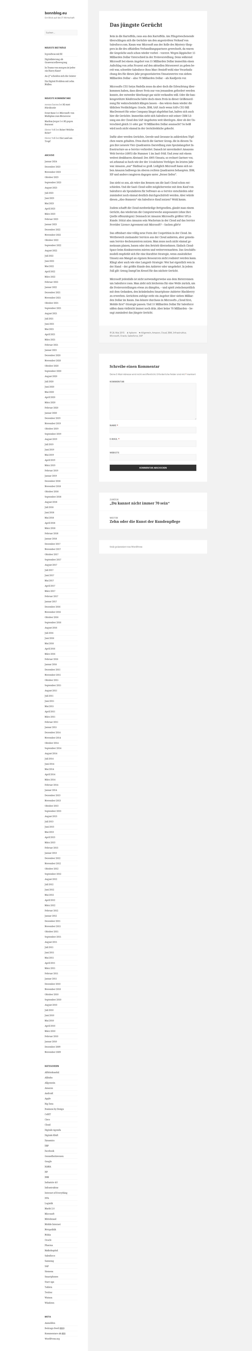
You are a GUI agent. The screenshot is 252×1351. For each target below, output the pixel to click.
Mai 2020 (49, 392)
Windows (49, 1302)
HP (46, 1171)
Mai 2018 (49, 517)
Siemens (49, 1271)
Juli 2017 (49, 570)
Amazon (49, 1088)
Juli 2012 (49, 884)
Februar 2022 (51, 282)
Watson (48, 1297)
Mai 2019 (49, 454)
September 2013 (53, 811)
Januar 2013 (51, 853)
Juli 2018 (49, 507)
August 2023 (51, 187)
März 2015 (50, 716)
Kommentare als (55, 1333)
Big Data (49, 1103)
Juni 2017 (49, 575)
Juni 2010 (49, 1015)
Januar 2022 (51, 287)
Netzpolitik (50, 1229)
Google (48, 1161)
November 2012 (53, 863)
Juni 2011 (49, 952)
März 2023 (50, 213)
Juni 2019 (49, 449)
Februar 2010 (51, 1036)
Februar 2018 (51, 533)
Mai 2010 (49, 1020)
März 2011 (50, 968)
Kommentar (117, 381)
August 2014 (51, 753)
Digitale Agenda (53, 1129)
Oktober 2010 (51, 994)
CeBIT (48, 1114)
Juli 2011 (49, 947)
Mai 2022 (49, 266)
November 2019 (53, 423)
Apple (48, 1098)
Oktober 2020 (51, 365)
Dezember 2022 (52, 229)
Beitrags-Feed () (54, 1328)
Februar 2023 (51, 219)
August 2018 (51, 502)
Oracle (48, 1240)
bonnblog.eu (56, 12)
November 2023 (53, 172)
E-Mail (114, 439)
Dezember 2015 (52, 669)
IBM (47, 1177)
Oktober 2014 (51, 743)
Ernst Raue (50, 112)
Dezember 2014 (52, 732)
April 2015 (50, 711)
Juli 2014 (49, 758)
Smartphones (51, 1276)
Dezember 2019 (52, 418)
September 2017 (53, 559)
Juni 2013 (49, 826)
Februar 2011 (51, 973)
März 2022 (50, 276)
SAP (47, 1266)
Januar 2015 (51, 727)
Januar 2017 (51, 601)
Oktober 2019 (51, 428)
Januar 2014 (51, 790)
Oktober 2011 (51, 931)
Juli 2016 (49, 632)
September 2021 (53, 308)
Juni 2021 (49, 323)
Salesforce (50, 1255)
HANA (48, 1166)
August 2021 (51, 313)
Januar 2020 (51, 412)
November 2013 (53, 800)
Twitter (48, 1292)
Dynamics (49, 1140)
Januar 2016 (51, 664)
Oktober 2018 (51, 491)
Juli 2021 (49, 318)
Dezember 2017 (52, 543)
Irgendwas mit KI (53, 54)
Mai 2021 (49, 329)
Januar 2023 (51, 224)
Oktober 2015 (51, 680)
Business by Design (54, 1109)
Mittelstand (50, 1219)
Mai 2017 (49, 580)
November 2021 (53, 297)
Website (114, 452)
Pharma (49, 1245)
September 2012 (53, 873)
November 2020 (53, 360)
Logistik (49, 1203)
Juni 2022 (49, 261)
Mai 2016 (49, 643)
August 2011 (51, 942)
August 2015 (51, 690)
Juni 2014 (49, 763)
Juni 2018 (49, 512)
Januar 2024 (51, 161)
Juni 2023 (49, 198)
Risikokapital (51, 1250)
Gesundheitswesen (54, 1156)
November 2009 (53, 1052)
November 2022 (53, 234)
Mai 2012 (49, 894)
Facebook (49, 1150)
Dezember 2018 (52, 481)
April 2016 (50, 648)
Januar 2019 (51, 475)
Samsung (49, 1260)
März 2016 (50, 653)
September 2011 (53, 936)
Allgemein (50, 1082)
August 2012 (51, 879)
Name (114, 425)
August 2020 (51, 376)
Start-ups (49, 1281)
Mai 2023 (49, 203)
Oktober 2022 (51, 240)
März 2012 (50, 905)
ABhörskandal (52, 1072)
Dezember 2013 (52, 795)
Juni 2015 (49, 701)
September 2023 (53, 182)
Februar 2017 (51, 596)
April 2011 (50, 963)
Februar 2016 (51, 659)
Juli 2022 (49, 255)
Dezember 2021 (52, 292)
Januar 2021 (51, 350)
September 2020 (53, 371)
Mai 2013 (49, 832)
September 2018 (53, 496)
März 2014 (50, 779)
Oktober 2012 (51, 868)
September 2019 (53, 433)
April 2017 (50, 585)
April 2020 (50, 397)
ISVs (47, 1198)
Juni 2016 (49, 638)
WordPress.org (52, 1338)
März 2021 (50, 339)
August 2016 (51, 627)
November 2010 (53, 989)
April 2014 (50, 774)
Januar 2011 (51, 978)
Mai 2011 (49, 957)
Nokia (48, 1234)
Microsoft (49, 1213)
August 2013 (51, 816)
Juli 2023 (49, 192)
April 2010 (50, 1025)
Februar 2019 (51, 470)
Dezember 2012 (52, 858)
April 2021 (50, 334)
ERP (47, 1145)
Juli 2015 (49, 695)
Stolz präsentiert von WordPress (126, 546)
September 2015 (53, 685)
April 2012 (50, 900)
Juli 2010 (49, 1010)
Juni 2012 (49, 889)
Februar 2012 (51, 910)
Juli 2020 (49, 381)
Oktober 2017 (51, 554)
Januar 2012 (51, 915)
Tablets (48, 1287)
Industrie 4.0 (51, 1182)
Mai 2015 (49, 706)
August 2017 (51, 564)
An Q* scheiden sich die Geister (60, 76)
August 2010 (51, 1004)
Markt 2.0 (49, 1208)
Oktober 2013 (51, 805)
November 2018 (53, 486)
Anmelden (50, 1323)
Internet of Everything (56, 1192)
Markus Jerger (52, 121)
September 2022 (53, 245)
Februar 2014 (51, 784)
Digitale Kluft (51, 1135)
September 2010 (53, 999)
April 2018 (50, 522)
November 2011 (53, 926)
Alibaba (48, 1077)
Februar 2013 (51, 847)
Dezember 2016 (52, 606)
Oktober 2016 (51, 617)
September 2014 (53, 748)
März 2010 (50, 1031)
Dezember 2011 (52, 921)
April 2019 (50, 460)
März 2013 (50, 842)
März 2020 (50, 402)
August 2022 (51, 250)
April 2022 (50, 271)
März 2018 (50, 528)
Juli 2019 (49, 444)
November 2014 (53, 737)
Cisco (47, 1119)
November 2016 (53, 612)
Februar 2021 (51, 344)
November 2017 (53, 549)
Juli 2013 (49, 821)
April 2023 (50, 208)
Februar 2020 (51, 407)
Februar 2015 (51, 722)
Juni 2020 (49, 386)
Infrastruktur (51, 1187)
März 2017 (50, 591)
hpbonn (133, 332)
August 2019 (51, 439)
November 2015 (53, 674)
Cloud (48, 1124)
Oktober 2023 (51, 177)
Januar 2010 (51, 1041)
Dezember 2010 (52, 983)
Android (49, 1093)
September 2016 (53, 622)
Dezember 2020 (52, 355)
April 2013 (50, 837)
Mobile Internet (53, 1224)
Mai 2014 (49, 769)
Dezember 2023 (52, 166)
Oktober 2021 (51, 302)
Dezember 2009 (52, 1046)
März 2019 (50, 465)
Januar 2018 (51, 538)
